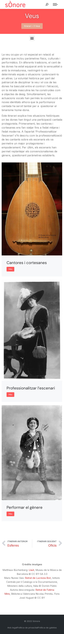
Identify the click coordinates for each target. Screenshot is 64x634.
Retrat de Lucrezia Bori (38, 577)
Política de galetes (47, 627)
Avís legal (12, 627)
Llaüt (31, 570)
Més (10, 269)
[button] (32, 26)
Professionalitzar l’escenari (31, 388)
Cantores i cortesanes (27, 262)
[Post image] (32, 208)
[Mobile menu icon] (55, 4)
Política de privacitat (27, 627)
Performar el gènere (25, 507)
